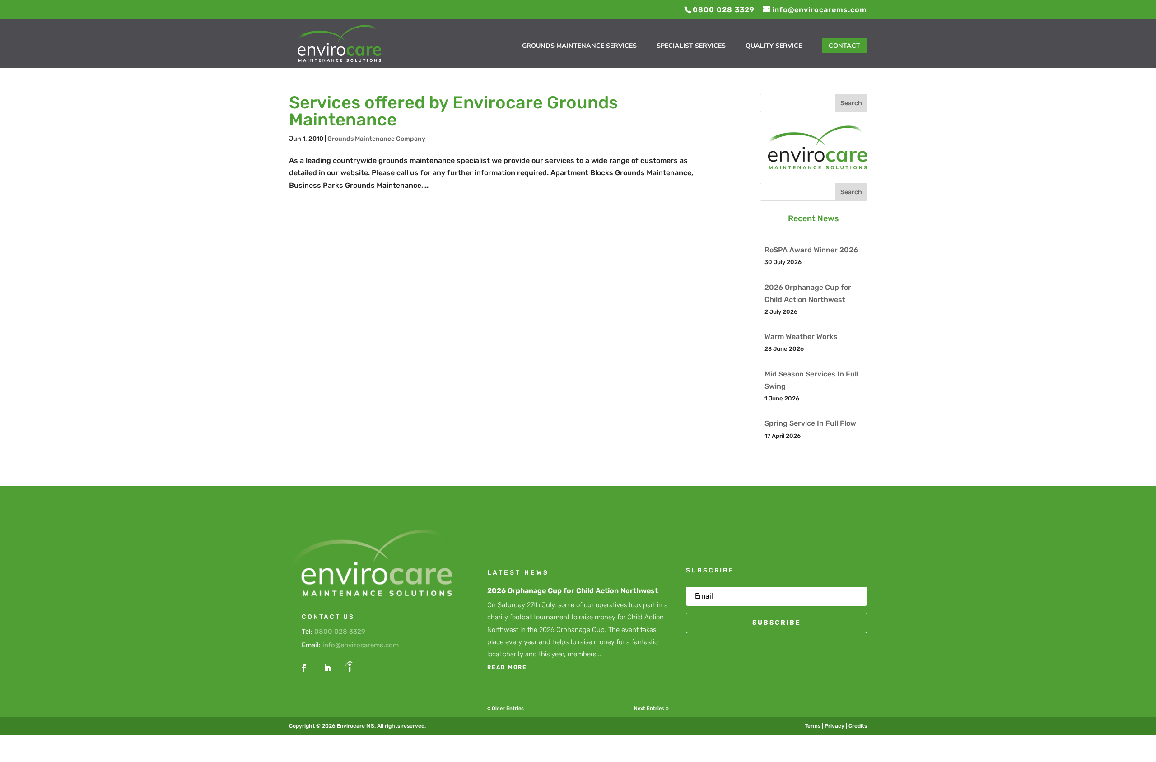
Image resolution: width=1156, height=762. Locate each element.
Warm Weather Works (801, 336)
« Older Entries (505, 708)
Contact (844, 46)
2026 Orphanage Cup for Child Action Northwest (572, 590)
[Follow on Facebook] (304, 668)
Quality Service (774, 46)
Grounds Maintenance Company (376, 139)
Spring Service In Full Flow (810, 423)
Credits (857, 726)
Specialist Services (691, 46)
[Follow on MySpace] (349, 668)
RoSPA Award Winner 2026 (811, 250)
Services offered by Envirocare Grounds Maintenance (453, 111)
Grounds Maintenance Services (579, 46)
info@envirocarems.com (360, 645)
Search (851, 103)
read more (507, 667)
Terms (812, 726)
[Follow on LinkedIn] (327, 668)
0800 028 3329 (339, 631)
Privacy (834, 726)
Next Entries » (651, 708)
